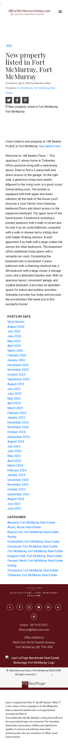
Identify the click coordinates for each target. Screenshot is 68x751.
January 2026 (16, 360)
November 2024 (18, 427)
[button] (10, 607)
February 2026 (16, 355)
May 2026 (14, 341)
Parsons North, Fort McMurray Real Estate (35, 560)
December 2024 (18, 422)
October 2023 (16, 489)
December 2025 (18, 365)
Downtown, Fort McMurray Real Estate (32, 546)
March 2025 (15, 408)
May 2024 (14, 456)
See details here (50, 146)
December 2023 (18, 480)
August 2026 (15, 326)
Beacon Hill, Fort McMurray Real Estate (33, 532)
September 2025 (18, 379)
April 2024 (14, 461)
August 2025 (15, 384)
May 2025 (14, 398)
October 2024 (16, 432)
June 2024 (14, 451)
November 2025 (18, 369)
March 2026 (15, 350)
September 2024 (18, 437)
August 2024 (15, 441)
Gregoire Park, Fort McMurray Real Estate (34, 556)
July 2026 (13, 331)
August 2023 (15, 499)
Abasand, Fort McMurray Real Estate (31, 522)
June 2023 (14, 508)
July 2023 (13, 504)
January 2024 (16, 475)
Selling (11, 565)
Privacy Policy (44, 674)
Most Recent (15, 322)
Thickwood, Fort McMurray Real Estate (32, 570)
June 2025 (14, 393)
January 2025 (16, 417)
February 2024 (16, 470)
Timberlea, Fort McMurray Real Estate (32, 575)
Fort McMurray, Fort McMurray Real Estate (35, 551)
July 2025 (13, 389)
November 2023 (18, 484)
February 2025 (16, 413)
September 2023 (18, 494)
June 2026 (14, 336)
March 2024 (15, 465)
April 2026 (14, 346)
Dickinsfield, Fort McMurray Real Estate (33, 541)
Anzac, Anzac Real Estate (24, 527)
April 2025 (14, 403)
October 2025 (16, 374)
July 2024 (13, 446)
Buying (11, 537)
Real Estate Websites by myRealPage (34, 678)
